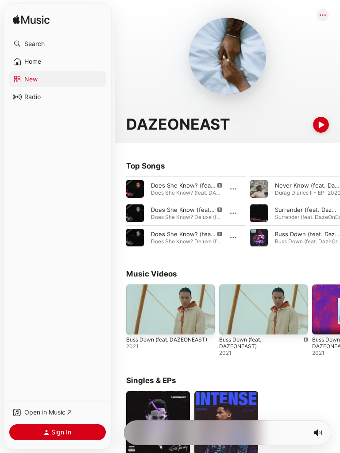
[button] (57, 43)
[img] (31, 20)
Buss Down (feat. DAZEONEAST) (166, 339)
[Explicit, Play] (135, 189)
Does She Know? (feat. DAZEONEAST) (204, 185)
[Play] (321, 125)
